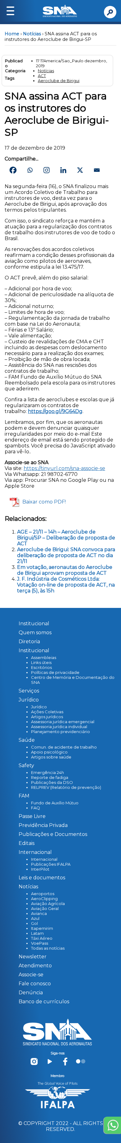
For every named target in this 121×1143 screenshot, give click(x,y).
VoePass (39, 943)
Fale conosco (35, 984)
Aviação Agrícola (48, 903)
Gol (34, 923)
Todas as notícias (48, 948)
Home (12, 34)
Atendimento (35, 966)
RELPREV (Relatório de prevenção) (66, 787)
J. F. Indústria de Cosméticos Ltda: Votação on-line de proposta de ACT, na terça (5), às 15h (66, 585)
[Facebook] (13, 170)
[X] (80, 170)
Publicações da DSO (52, 782)
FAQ (35, 807)
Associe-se (31, 975)
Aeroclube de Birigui (58, 80)
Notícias (32, 34)
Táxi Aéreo (41, 938)
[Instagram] (46, 170)
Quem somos (35, 632)
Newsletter (33, 957)
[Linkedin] (63, 170)
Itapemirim (42, 928)
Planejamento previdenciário (60, 731)
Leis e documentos (42, 878)
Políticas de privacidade (55, 672)
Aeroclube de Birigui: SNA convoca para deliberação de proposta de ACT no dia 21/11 (66, 555)
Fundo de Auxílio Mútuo (54, 802)
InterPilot (40, 869)
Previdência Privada (43, 825)
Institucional (34, 623)
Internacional (44, 859)
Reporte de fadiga (49, 777)
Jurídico (39, 706)
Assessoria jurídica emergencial (62, 721)
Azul (35, 918)
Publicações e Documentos (53, 834)
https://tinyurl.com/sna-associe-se (64, 468)
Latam (37, 933)
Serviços (29, 691)
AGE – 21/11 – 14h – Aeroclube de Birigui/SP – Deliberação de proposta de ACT (66, 538)
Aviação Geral (45, 908)
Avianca (39, 913)
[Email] (97, 170)
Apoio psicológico (49, 752)
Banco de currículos (44, 1002)
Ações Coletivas (47, 711)
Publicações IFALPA (50, 864)
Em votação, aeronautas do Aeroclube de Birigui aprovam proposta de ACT (64, 570)
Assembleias (43, 657)
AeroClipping (44, 898)
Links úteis (41, 662)
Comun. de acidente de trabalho (64, 747)
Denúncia (31, 993)
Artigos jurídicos (47, 716)
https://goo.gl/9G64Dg (55, 411)
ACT (42, 75)
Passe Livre (32, 816)
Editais (26, 843)
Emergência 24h (47, 772)
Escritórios (41, 667)
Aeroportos (42, 893)
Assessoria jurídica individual (59, 726)
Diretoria (29, 641)
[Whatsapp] (30, 170)
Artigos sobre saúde (51, 756)
